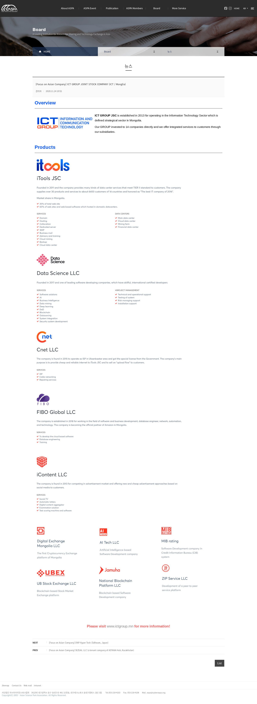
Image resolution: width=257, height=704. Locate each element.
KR (244, 8)
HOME (237, 8)
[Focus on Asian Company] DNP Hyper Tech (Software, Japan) (78, 642)
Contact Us (16, 685)
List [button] (219, 663)
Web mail (28, 685)
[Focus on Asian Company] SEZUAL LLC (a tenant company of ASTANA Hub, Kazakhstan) (91, 650)
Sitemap (6, 685)
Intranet (37, 685)
